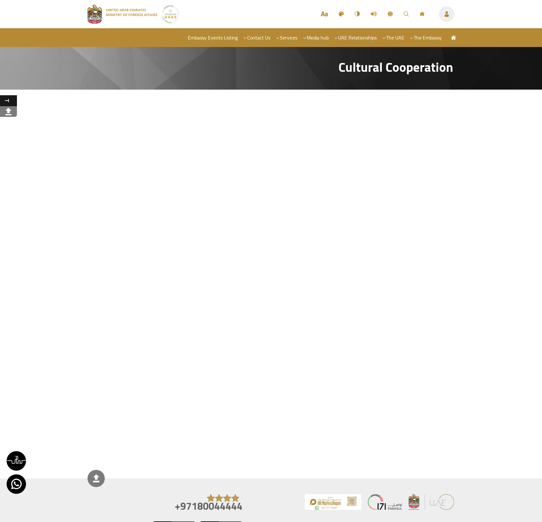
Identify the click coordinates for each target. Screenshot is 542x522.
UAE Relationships (357, 37)
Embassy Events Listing (213, 37)
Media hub (318, 37)
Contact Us (258, 37)
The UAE (395, 37)
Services (288, 37)
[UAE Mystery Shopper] (333, 503)
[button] (16, 461)
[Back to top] (96, 478)
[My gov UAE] (384, 503)
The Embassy (428, 37)
